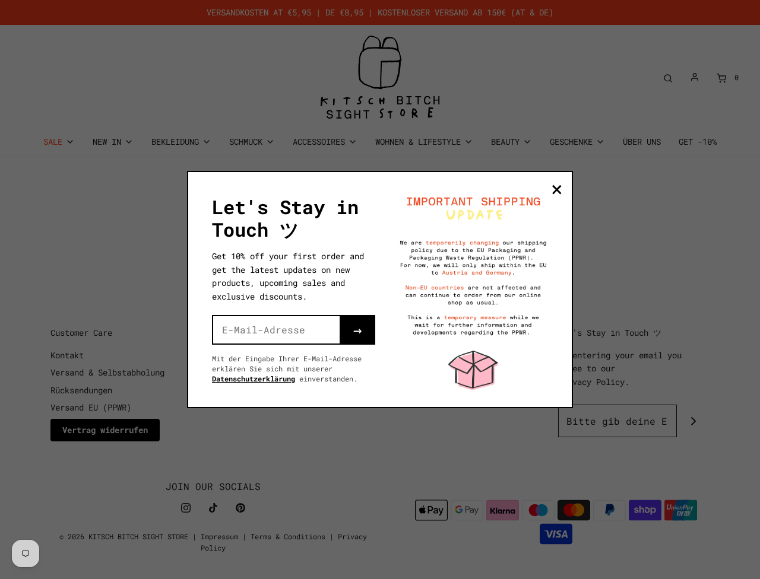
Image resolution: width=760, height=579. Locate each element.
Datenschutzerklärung (253, 378)
